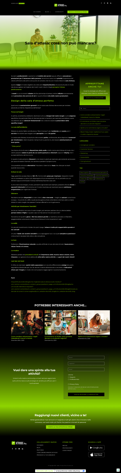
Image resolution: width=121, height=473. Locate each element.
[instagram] (104, 3)
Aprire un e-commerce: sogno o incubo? (94, 128)
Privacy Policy (74, 384)
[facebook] (101, 3)
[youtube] (107, 3)
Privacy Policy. (80, 388)
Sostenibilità (85, 157)
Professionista (74, 379)
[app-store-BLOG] (96, 452)
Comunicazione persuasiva (99, 172)
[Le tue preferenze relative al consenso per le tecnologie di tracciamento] (118, 470)
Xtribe (82, 181)
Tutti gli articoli (86, 161)
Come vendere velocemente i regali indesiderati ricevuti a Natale (27, 322)
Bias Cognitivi (85, 172)
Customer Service (87, 149)
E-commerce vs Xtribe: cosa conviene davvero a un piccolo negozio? (60, 322)
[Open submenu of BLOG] (50, 12)
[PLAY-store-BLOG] (96, 445)
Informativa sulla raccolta (44, 471)
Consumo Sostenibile (87, 175)
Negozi (91, 178)
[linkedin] (111, 3)
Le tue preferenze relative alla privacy (68, 471)
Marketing (84, 153)
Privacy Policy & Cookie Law (66, 465)
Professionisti (99, 178)
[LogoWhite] (60, 4)
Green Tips (84, 178)
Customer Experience (101, 175)
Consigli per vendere (88, 145)
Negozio (72, 377)
